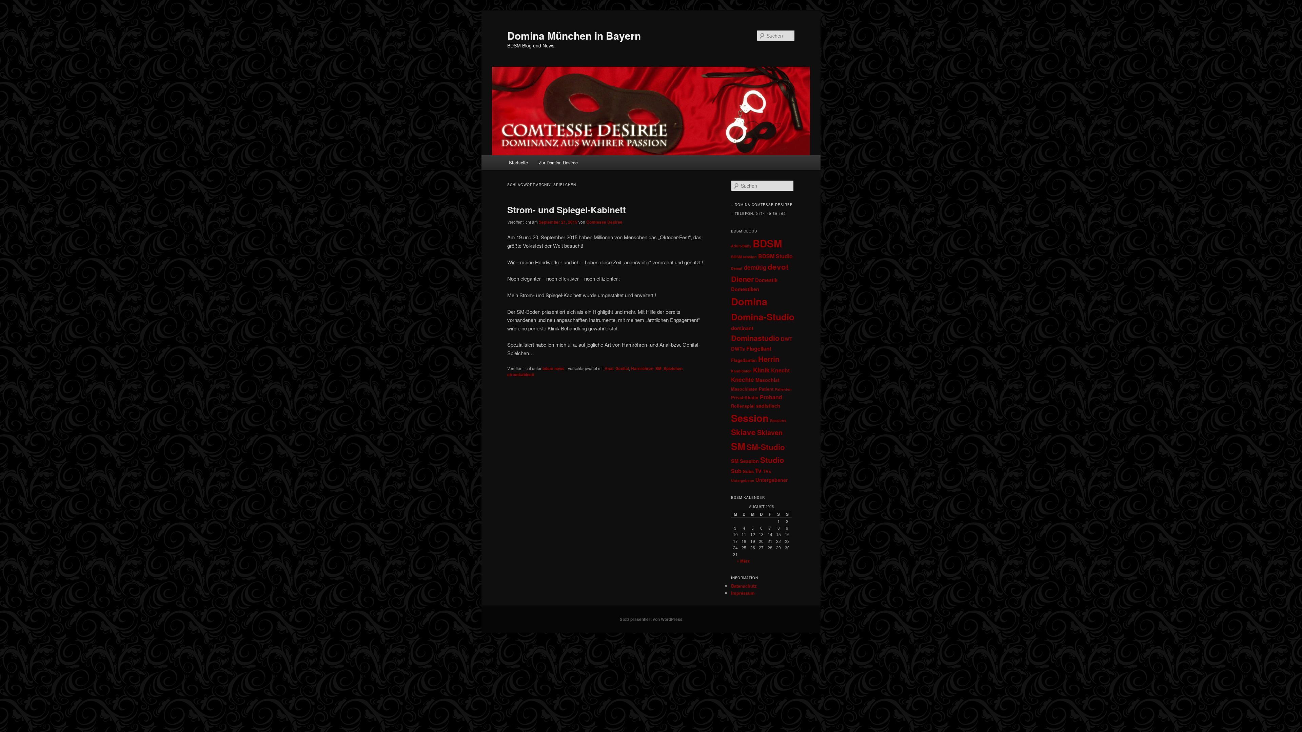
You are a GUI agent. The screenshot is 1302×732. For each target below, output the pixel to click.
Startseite (518, 162)
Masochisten (744, 389)
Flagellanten (744, 360)
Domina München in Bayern (574, 35)
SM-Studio (766, 447)
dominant (742, 328)
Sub (736, 471)
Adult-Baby (741, 245)
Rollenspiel (743, 406)
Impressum (743, 593)
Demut (737, 268)
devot (778, 266)
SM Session (745, 461)
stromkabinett (520, 374)
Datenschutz (744, 586)
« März (743, 561)
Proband (771, 397)
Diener (742, 279)
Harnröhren (642, 368)
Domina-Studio (762, 316)
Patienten (783, 389)
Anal (609, 368)
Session (750, 418)
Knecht (780, 370)
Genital (622, 368)
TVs (767, 471)
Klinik (761, 369)
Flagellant (758, 348)
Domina (749, 301)
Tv (758, 471)
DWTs (738, 348)
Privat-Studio (744, 397)
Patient (766, 389)
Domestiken (745, 289)
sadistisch (768, 405)
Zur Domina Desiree (558, 162)
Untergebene (742, 480)
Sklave (743, 432)
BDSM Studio (775, 256)
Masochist (767, 380)
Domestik (766, 280)
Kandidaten (741, 370)
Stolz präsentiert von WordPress (651, 619)
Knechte (742, 379)
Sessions (778, 420)
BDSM (767, 243)
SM (658, 368)
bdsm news (553, 368)
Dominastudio (755, 338)
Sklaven (770, 432)
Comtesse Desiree (604, 222)
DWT (786, 339)
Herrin (769, 359)
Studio (772, 459)
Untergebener (771, 479)
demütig (755, 267)
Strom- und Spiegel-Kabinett (566, 209)
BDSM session (744, 256)
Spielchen (673, 368)
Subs (748, 471)
